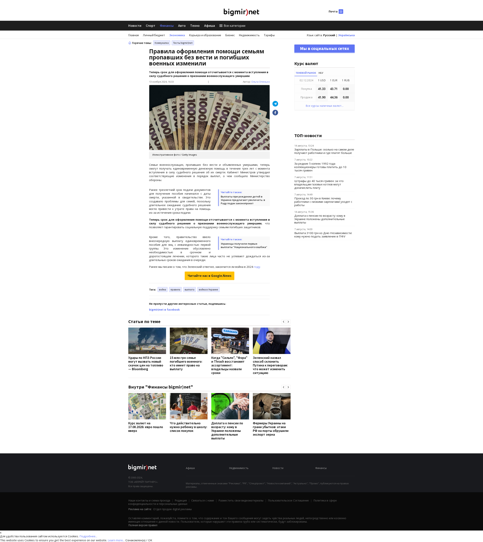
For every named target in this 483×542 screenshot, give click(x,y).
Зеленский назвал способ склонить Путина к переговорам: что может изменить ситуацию (270, 365)
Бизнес (230, 35)
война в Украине (208, 289)
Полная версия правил (142, 525)
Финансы (167, 26)
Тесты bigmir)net (182, 43)
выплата (189, 289)
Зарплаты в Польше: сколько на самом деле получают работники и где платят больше (324, 151)
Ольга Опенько (260, 81)
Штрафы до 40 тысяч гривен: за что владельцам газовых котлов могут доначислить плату (319, 184)
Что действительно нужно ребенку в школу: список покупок (188, 427)
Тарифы (269, 35)
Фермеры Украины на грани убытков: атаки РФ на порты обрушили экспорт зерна (270, 429)
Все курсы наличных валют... (325, 105)
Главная (133, 35)
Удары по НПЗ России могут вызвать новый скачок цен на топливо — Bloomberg (145, 363)
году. (257, 267)
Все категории (234, 26)
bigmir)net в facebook (164, 309)
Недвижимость (249, 35)
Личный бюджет (154, 35)
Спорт (150, 26)
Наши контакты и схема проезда (149, 500)
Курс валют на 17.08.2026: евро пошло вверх (145, 427)
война (162, 289)
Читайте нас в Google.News (209, 276)
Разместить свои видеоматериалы (240, 500)
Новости (134, 26)
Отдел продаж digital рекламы (172, 509)
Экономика (177, 35)
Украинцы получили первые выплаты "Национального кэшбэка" (244, 245)
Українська (346, 35)
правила (175, 289)
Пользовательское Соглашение (288, 500)
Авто (182, 26)
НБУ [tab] (320, 72)
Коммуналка (162, 43)
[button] (283, 321)
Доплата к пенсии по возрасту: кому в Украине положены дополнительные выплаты (227, 430)
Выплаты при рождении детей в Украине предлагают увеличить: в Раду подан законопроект (243, 200)
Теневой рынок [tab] (306, 72)
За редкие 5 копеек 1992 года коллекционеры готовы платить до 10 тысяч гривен (320, 167)
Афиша (209, 26)
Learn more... (116, 540)
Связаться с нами (202, 500)
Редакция (181, 500)
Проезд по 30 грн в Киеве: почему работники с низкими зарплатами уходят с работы (323, 201)
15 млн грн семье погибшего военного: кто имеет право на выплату (186, 363)
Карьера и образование (205, 35)
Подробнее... (88, 536)
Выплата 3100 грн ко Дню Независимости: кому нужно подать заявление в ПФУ (323, 234)
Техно (195, 26)
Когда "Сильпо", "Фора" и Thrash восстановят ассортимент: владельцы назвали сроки (229, 365)
